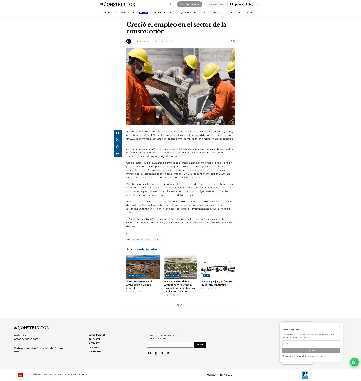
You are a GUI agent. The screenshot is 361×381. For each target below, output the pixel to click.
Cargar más (180, 305)
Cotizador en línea (131, 13)
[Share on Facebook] (118, 133)
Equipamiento (187, 13)
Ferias (253, 13)
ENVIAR (311, 350)
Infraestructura (163, 13)
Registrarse (254, 4)
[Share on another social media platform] (118, 153)
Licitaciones (234, 13)
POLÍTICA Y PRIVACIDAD (219, 375)
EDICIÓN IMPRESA (190, 4)
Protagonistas (211, 13)
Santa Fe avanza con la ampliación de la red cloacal (139, 284)
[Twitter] (156, 353)
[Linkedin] (162, 353)
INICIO (106, 13)
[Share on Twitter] (118, 140)
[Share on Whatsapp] (118, 146)
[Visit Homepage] (117, 4)
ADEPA (16, 351)
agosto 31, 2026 (134, 292)
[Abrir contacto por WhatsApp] (354, 362)
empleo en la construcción (146, 239)
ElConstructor (143, 41)
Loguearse (238, 4)
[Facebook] (149, 353)
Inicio (206, 276)
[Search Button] (171, 4)
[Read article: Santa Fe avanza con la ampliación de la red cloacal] (143, 267)
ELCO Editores (34, 374)
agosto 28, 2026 (172, 295)
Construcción (173, 276)
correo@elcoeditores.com (54, 374)
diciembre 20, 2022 (163, 41)
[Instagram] (168, 353)
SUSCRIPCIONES (216, 4)
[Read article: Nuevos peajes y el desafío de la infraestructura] (218, 267)
